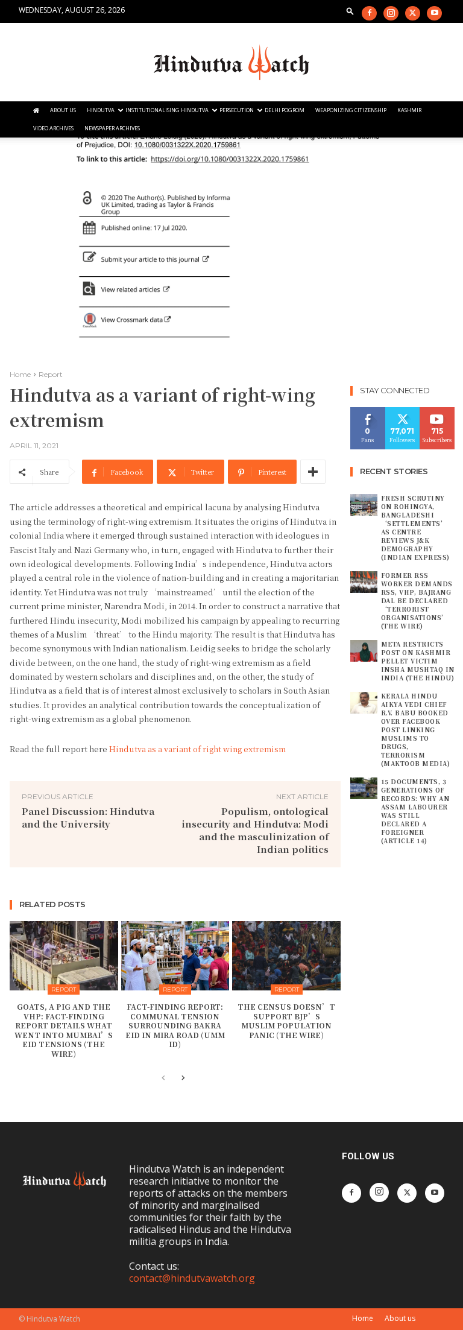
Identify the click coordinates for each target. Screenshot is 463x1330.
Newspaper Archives (112, 128)
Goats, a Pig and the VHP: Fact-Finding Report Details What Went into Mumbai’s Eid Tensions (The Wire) (63, 1030)
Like (368, 411)
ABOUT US (63, 110)
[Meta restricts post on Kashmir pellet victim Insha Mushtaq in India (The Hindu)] (363, 651)
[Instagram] (390, 13)
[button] (350, 10)
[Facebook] (369, 13)
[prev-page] (163, 1078)
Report (51, 374)
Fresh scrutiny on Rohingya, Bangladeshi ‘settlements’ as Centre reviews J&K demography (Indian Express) (415, 527)
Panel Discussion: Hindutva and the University (88, 817)
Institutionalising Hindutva (167, 110)
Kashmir (409, 110)
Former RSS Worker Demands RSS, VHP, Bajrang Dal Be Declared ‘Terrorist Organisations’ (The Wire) (417, 600)
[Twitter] (412, 13)
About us (400, 1318)
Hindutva (101, 110)
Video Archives (53, 128)
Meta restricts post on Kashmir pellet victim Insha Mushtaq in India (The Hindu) (418, 660)
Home (20, 374)
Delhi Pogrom (284, 110)
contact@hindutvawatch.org (192, 1278)
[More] (313, 472)
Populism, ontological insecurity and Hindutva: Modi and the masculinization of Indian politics (255, 830)
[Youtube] (434, 13)
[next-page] (183, 1078)
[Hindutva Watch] (231, 62)
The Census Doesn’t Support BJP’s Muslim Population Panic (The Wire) (286, 1020)
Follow (402, 411)
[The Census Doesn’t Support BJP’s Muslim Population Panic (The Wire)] (286, 955)
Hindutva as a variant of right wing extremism (197, 749)
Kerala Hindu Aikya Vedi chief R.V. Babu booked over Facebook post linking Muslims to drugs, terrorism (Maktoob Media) (415, 729)
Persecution (236, 110)
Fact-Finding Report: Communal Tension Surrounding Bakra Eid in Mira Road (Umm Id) (175, 1025)
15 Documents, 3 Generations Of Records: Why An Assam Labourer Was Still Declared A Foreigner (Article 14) (415, 811)
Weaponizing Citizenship (350, 110)
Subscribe (439, 411)
